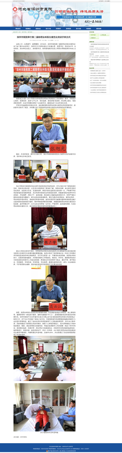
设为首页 (101, 1)
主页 (19, 32)
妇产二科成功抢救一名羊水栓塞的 (98, 80)
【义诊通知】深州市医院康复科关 (98, 90)
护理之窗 (104, 35)
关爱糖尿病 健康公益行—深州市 (97, 70)
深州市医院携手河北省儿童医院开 (98, 87)
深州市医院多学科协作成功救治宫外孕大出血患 (99, 45)
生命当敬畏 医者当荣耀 (95, 82)
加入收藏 (107, 1)
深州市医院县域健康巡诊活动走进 (98, 85)
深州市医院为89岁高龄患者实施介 (98, 75)
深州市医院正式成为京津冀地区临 (98, 92)
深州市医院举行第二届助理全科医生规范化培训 (99, 53)
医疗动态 (30, 32)
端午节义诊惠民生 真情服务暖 (97, 78)
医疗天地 (24, 32)
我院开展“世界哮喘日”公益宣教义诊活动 (99, 60)
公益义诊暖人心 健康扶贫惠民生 (97, 73)
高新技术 (93, 37)
